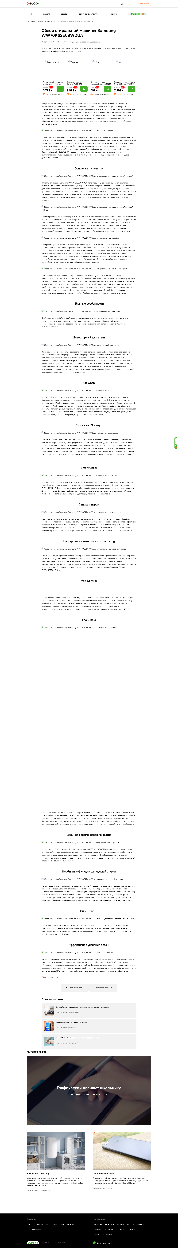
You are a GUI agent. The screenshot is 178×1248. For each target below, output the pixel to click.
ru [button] (129, 4)
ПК (128, 1224)
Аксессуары (109, 1224)
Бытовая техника (50, 977)
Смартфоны (97, 1224)
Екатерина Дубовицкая (90, 42)
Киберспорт (141, 1224)
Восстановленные (137, 14)
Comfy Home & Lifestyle (88, 14)
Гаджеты (120, 1224)
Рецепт (123, 1229)
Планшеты (97, 1229)
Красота (132, 1229)
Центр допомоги (104, 1243)
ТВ (133, 1224)
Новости (46, 14)
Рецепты (113, 14)
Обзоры (64, 14)
